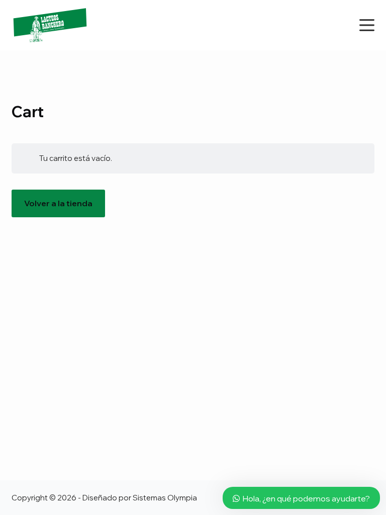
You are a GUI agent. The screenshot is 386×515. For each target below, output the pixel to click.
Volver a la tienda (58, 203)
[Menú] (366, 25)
